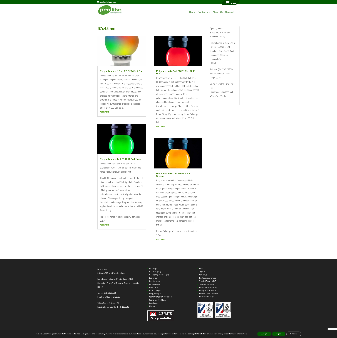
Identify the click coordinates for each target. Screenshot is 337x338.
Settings (293, 334)
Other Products (154, 303)
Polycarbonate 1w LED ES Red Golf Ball (175, 72)
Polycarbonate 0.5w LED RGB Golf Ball (121, 71)
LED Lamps (153, 268)
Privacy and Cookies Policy (208, 287)
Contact (229, 12)
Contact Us (203, 275)
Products (203, 12)
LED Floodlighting (155, 272)
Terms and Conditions (206, 284)
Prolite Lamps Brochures (207, 278)
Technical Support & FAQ (207, 281)
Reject (278, 334)
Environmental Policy (206, 297)
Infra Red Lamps (154, 281)
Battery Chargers (155, 290)
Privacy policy (223, 334)
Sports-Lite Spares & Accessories (160, 297)
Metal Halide (153, 287)
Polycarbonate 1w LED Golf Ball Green (121, 159)
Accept (264, 334)
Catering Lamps (154, 284)
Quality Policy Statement (207, 290)
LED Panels (153, 278)
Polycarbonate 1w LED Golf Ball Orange (173, 174)
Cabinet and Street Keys (157, 300)
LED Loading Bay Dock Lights (159, 275)
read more (104, 111)
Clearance (152, 306)
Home (192, 12)
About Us (218, 12)
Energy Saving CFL (155, 293)
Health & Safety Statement (208, 293)
